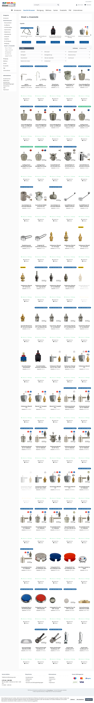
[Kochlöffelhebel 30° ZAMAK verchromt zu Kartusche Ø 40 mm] (70, 195)
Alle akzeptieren (80, 699)
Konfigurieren (89, 699)
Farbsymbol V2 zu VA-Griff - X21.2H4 (69, 608)
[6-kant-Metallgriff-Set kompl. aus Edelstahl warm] (70, 115)
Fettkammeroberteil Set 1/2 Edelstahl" (70, 407)
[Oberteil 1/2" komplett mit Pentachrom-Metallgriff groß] (84, 30)
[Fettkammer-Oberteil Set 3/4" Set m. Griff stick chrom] (70, 356)
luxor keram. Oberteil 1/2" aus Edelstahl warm (55, 326)
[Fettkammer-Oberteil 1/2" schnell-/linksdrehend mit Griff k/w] (84, 356)
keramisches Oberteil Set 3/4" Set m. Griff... (40, 487)
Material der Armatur (25, 61)
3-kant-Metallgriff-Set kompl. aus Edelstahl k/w (40, 125)
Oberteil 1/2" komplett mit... (84, 36)
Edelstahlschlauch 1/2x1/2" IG (26, 37)
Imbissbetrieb (7, 34)
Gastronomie (7, 29)
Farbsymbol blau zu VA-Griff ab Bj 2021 (26, 608)
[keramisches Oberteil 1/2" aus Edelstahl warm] (84, 316)
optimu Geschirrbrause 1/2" (41, 85)
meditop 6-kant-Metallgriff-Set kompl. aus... (84, 125)
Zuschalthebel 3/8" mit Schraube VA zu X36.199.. (55, 165)
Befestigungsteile (8, 51)
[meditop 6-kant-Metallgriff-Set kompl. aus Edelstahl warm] (26, 155)
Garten (5, 63)
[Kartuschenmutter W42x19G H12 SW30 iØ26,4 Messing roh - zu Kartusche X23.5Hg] (84, 597)
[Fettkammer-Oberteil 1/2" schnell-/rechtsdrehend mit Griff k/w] (26, 396)
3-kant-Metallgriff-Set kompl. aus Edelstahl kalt (84, 85)
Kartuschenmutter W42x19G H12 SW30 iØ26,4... (84, 608)
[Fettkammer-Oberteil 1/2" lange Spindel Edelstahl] (41, 276)
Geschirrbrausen (7, 20)
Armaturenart (47, 61)
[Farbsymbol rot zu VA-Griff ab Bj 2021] (41, 597)
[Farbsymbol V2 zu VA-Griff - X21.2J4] (55, 597)
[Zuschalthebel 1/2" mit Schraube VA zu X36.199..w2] (70, 155)
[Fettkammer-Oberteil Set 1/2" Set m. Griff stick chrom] (55, 356)
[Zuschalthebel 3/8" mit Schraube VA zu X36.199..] (55, 155)
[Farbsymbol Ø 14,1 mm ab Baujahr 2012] (41, 557)
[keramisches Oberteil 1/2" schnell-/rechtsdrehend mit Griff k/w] (70, 477)
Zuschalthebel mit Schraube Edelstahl (26, 205)
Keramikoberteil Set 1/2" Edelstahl (84, 487)
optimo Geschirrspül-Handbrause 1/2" (40, 648)
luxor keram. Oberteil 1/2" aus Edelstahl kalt (41, 326)
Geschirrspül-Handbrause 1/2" (40, 37)
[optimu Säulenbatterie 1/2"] (26, 74)
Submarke (23, 51)
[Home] (12, 10)
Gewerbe (6, 39)
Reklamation (6, 80)
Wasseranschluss (72, 54)
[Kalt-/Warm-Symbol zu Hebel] (84, 557)
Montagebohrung (48, 54)
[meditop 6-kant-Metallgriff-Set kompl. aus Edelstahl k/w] (41, 155)
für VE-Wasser (7, 41)
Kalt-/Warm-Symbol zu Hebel (84, 568)
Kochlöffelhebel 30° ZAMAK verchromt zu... (70, 205)
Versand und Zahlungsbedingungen (8, 83)
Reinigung (6, 43)
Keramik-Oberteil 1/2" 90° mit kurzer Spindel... (84, 286)
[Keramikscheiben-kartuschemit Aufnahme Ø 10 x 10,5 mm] (26, 356)
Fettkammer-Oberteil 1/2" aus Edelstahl (55, 286)
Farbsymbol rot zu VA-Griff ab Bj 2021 (40, 608)
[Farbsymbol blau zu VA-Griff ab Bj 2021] (26, 597)
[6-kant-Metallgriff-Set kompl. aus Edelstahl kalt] (55, 115)
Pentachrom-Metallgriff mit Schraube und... (55, 85)
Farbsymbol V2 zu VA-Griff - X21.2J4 (55, 608)
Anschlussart (71, 58)
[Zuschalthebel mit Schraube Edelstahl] (26, 195)
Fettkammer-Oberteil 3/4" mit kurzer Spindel (26, 286)
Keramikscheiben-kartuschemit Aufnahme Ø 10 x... (26, 366)
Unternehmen (6, 70)
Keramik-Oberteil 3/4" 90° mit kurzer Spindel (26, 326)
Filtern (22, 48)
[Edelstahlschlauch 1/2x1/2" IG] (26, 30)
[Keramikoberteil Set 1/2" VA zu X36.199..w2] (70, 517)
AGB (4, 87)
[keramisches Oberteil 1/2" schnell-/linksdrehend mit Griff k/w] (55, 477)
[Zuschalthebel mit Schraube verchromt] (84, 155)
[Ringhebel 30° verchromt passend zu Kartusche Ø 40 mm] (41, 235)
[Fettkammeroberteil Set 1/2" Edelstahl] (84, 396)
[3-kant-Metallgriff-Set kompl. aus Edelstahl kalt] (84, 74)
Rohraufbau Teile (8, 53)
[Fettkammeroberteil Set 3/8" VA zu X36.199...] (55, 437)
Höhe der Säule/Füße (49, 58)
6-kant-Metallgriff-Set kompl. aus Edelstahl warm (69, 125)
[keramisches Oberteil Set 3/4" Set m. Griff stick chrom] (41, 477)
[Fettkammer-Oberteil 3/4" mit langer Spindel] (70, 235)
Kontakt (28, 680)
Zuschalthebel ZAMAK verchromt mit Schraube (40, 205)
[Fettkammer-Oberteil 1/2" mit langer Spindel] (55, 235)
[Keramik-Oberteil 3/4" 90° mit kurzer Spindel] (26, 316)
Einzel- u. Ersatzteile (9, 46)
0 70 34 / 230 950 (7, 680)
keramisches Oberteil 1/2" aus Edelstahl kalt (70, 326)
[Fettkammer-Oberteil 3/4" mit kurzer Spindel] (26, 276)
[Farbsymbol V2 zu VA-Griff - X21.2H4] (70, 597)
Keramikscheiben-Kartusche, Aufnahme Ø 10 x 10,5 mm (55, 37)
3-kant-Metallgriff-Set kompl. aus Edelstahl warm (26, 125)
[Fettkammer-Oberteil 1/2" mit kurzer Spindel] (84, 235)
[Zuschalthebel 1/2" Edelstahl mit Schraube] (70, 74)
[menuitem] (88, 1)
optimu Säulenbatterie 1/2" (26, 85)
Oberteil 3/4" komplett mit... (55, 407)
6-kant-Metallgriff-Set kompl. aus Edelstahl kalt (55, 125)
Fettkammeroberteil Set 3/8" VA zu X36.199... (55, 447)
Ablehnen (72, 699)
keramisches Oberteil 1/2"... (69, 487)
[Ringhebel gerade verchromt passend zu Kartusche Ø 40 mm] (26, 235)
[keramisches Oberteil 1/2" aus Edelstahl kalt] (70, 316)
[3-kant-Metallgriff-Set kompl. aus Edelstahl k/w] (41, 115)
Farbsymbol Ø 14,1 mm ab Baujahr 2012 (41, 568)
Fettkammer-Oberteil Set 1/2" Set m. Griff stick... (55, 366)
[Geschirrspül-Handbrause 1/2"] (41, 30)
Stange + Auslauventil (9, 49)
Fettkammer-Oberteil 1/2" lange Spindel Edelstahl (40, 286)
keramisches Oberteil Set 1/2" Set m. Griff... (26, 487)
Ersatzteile (5, 66)
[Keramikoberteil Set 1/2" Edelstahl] (84, 477)
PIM (4, 68)
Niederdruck (7, 32)
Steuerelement (24, 58)
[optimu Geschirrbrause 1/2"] (41, 74)
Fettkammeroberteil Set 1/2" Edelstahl (84, 407)
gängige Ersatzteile (8, 55)
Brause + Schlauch (8, 47)
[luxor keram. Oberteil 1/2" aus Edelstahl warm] (55, 316)
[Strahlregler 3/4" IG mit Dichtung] (69, 30)
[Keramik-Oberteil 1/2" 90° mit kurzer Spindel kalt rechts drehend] (84, 276)
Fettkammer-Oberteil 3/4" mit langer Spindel (69, 246)
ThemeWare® (58, 691)
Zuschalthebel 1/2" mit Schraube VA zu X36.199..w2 (70, 165)
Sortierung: (75, 48)
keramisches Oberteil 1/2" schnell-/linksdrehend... (55, 487)
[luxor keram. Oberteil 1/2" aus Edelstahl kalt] (41, 316)
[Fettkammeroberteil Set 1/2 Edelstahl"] (70, 396)
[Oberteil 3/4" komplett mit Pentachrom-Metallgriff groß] (55, 396)
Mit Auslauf (47, 51)
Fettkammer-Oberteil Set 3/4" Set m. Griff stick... (69, 366)
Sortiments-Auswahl (72, 51)
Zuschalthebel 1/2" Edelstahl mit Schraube (70, 85)
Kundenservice (6, 78)
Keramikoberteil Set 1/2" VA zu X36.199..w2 (70, 527)
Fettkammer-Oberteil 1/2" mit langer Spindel (55, 246)
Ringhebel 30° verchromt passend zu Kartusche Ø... (41, 246)
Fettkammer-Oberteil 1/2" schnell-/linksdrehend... (84, 366)
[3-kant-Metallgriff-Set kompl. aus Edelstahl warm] (26, 115)
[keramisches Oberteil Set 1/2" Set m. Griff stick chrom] (26, 477)
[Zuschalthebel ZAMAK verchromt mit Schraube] (41, 195)
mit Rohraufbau (8, 27)
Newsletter (51, 677)
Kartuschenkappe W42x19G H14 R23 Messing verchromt (26, 648)
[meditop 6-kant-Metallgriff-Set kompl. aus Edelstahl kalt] (84, 115)
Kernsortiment (7, 23)
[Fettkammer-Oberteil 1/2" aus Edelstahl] (55, 276)
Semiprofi (6, 36)
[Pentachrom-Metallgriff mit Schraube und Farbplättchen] (55, 74)
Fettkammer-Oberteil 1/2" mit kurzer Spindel (84, 246)
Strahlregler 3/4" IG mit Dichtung (70, 37)
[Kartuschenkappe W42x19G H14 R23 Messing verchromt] (26, 638)
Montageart (23, 54)
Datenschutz (6, 86)
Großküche (7, 25)
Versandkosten (50, 690)
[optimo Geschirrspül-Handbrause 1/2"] (41, 638)
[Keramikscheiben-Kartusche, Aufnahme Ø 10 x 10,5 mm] (55, 30)
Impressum (6, 89)
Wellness (5, 61)
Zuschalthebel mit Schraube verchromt (84, 165)
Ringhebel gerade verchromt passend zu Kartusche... (26, 246)
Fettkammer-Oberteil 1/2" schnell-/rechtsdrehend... (26, 407)
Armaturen (6, 18)
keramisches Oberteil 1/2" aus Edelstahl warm (84, 326)
